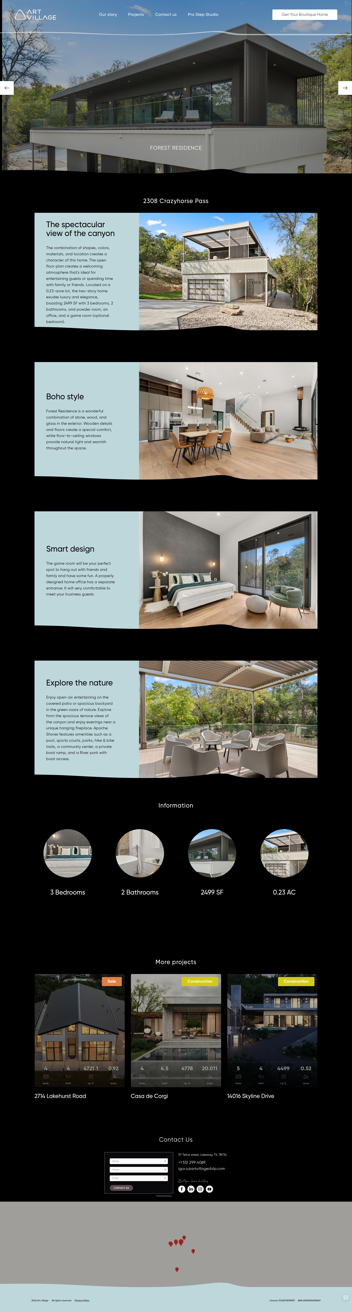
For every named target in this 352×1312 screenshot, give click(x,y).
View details (80, 1011)
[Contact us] (345, 1297)
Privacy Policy (82, 1300)
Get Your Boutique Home (305, 15)
